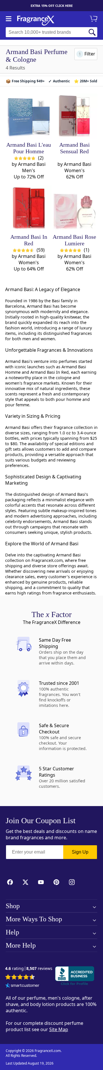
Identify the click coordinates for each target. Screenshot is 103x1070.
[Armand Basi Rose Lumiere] (74, 208)
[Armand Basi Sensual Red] (74, 116)
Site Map (58, 1029)
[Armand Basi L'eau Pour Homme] (29, 116)
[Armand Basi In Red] (29, 208)
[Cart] (94, 19)
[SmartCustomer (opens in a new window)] (22, 986)
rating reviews (28, 968)
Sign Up (80, 852)
